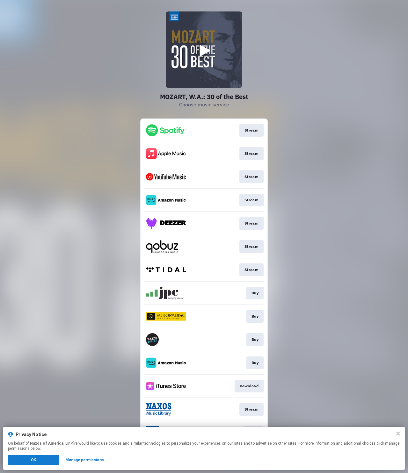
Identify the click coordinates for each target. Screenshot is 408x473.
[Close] (398, 433)
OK (33, 460)
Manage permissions (84, 460)
